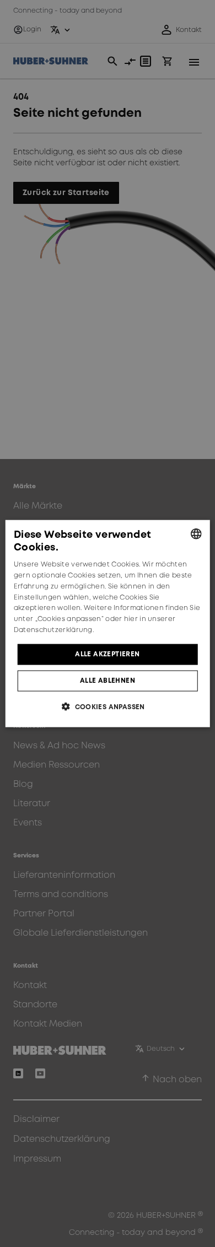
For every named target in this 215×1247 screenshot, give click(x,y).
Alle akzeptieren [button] (107, 653)
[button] (107, 707)
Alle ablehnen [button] (107, 680)
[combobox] (195, 533)
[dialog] (108, 623)
